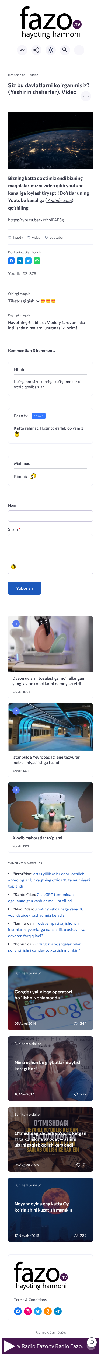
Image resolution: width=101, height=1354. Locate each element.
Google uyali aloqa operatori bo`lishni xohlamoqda (43, 994)
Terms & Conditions (30, 1299)
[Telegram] (58, 1311)
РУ (22, 50)
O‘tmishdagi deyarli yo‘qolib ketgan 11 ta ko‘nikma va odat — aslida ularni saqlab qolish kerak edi (50, 1139)
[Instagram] (28, 1311)
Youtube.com (59, 200)
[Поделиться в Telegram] (20, 260)
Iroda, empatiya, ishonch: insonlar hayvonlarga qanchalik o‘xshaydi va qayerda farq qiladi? (46, 929)
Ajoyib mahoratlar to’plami (37, 837)
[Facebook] (18, 1311)
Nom (12, 505)
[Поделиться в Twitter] (28, 260)
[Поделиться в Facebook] (11, 260)
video (36, 237)
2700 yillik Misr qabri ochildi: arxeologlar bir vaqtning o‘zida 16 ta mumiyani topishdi (49, 879)
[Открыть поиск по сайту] (65, 50)
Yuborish (24, 588)
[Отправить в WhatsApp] (37, 260)
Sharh (14, 529)
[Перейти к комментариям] (92, 1342)
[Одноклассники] (48, 1311)
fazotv (18, 237)
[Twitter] (38, 1311)
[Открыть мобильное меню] (79, 50)
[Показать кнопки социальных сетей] (36, 50)
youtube (56, 237)
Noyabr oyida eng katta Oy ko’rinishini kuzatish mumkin (43, 1206)
